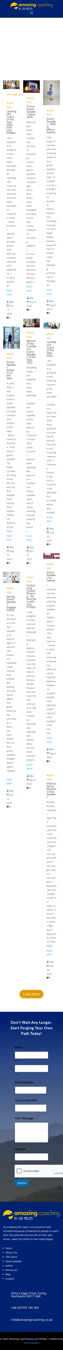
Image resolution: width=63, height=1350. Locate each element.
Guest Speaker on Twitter (51, 576)
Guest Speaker (14, 1261)
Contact (10, 1278)
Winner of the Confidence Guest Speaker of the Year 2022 (31, 351)
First (17, 1061)
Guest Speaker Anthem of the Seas (11, 370)
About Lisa (11, 1252)
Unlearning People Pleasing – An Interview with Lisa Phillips (31, 596)
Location (22, 1149)
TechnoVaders (31, 1342)
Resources (11, 1270)
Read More (9, 292)
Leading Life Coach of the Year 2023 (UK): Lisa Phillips (11, 122)
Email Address (25, 1082)
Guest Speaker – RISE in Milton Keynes (51, 125)
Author (9, 1265)
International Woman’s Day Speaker (51, 790)
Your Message (25, 1118)
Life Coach (11, 1256)
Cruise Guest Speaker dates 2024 (31, 111)
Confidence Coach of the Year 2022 (51, 348)
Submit (21, 1183)
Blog (8, 1274)
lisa (11, 301)
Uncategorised (15, 94)
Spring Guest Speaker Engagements (11, 603)
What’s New (10, 105)
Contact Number (26, 1100)
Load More (31, 994)
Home (9, 1248)
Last (17, 1074)
